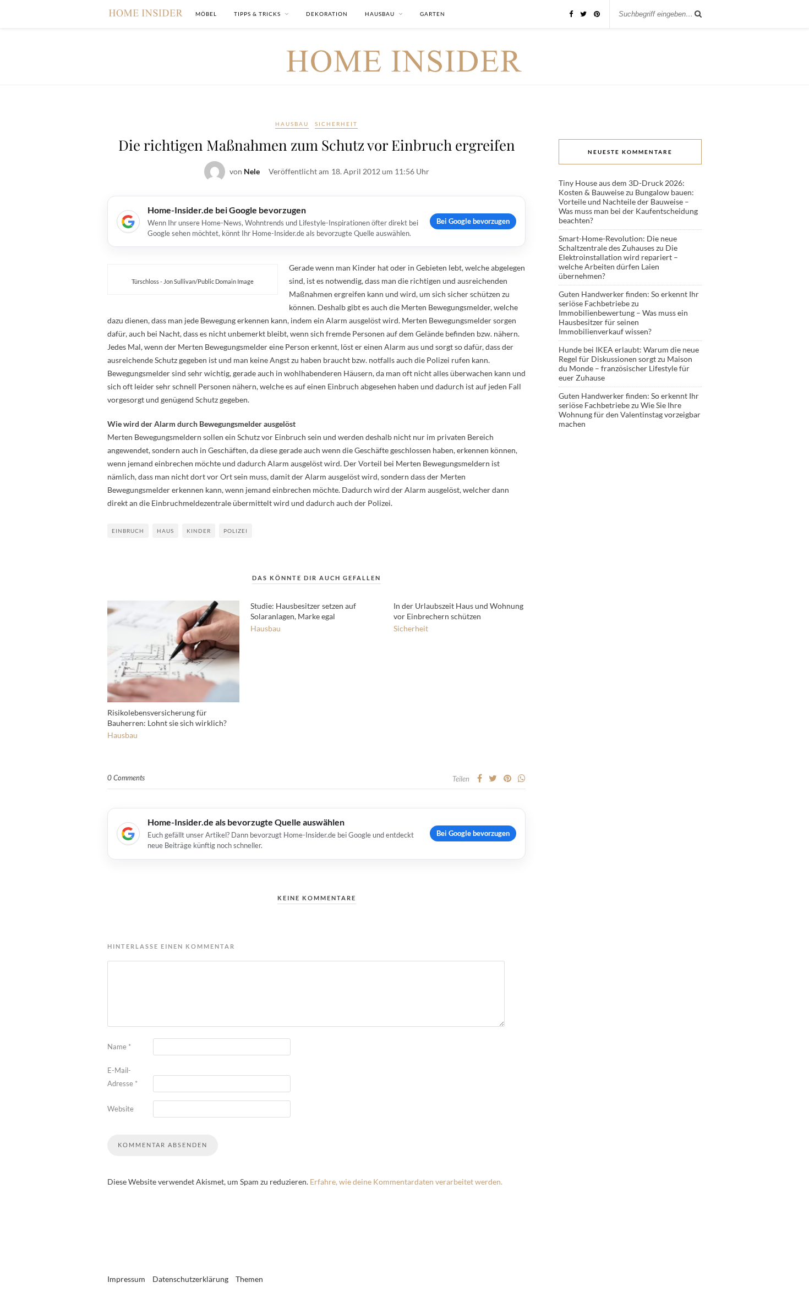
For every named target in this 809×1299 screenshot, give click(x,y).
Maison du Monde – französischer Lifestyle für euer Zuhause (625, 368)
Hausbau (380, 13)
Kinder (199, 530)
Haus (165, 530)
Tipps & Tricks (257, 13)
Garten (432, 13)
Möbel (206, 13)
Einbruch (128, 530)
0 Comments (126, 777)
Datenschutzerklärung (190, 1279)
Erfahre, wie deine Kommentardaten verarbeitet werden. (406, 1181)
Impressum (126, 1279)
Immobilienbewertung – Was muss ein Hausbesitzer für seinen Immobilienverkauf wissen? (623, 322)
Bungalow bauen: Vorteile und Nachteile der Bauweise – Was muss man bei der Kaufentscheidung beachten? (628, 206)
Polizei (235, 530)
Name (119, 1046)
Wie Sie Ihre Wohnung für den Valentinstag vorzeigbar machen (630, 414)
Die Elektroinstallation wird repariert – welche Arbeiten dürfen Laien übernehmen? (618, 261)
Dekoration (327, 13)
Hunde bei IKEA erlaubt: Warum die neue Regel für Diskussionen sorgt (629, 354)
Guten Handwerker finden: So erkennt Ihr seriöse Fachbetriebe (629, 298)
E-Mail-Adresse (122, 1077)
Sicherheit (336, 123)
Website (120, 1108)
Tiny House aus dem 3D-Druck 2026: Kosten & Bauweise (622, 187)
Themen (249, 1279)
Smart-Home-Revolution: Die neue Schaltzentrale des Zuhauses (618, 243)
